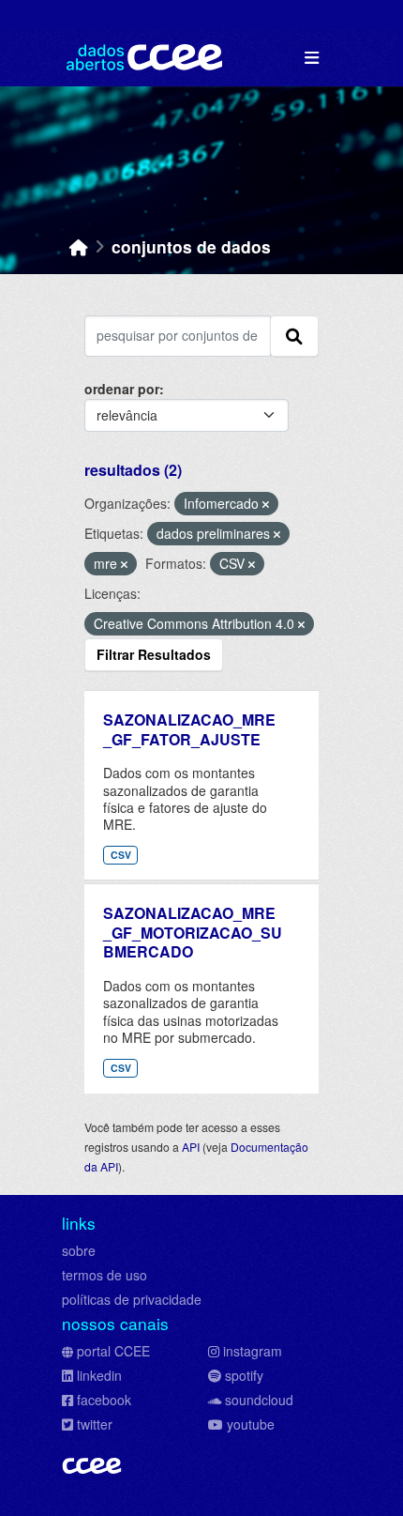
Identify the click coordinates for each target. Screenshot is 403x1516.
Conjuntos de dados (191, 246)
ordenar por (121, 388)
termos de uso (104, 1274)
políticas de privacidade (132, 1299)
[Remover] (265, 504)
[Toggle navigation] (311, 57)
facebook (104, 1399)
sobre (79, 1250)
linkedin (99, 1375)
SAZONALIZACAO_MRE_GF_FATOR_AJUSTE (189, 729)
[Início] (78, 246)
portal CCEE (113, 1350)
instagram (252, 1350)
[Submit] (294, 336)
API (191, 1147)
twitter (94, 1424)
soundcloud (259, 1399)
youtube (251, 1424)
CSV (121, 855)
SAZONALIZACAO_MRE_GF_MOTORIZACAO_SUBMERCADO (192, 932)
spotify (244, 1375)
